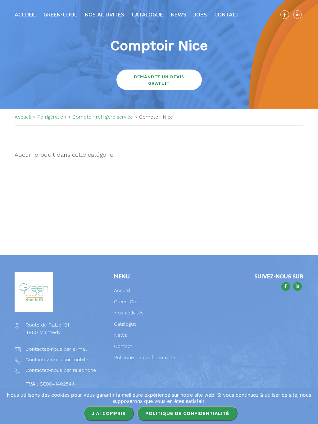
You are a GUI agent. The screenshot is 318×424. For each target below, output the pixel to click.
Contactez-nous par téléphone (60, 370)
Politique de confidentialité (144, 357)
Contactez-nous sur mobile (56, 360)
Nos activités (128, 313)
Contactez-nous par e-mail (56, 349)
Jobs (200, 14)
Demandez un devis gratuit (159, 80)
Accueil (25, 14)
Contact (227, 14)
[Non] (310, 406)
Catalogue (125, 324)
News (178, 14)
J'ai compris (108, 413)
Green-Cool (60, 14)
